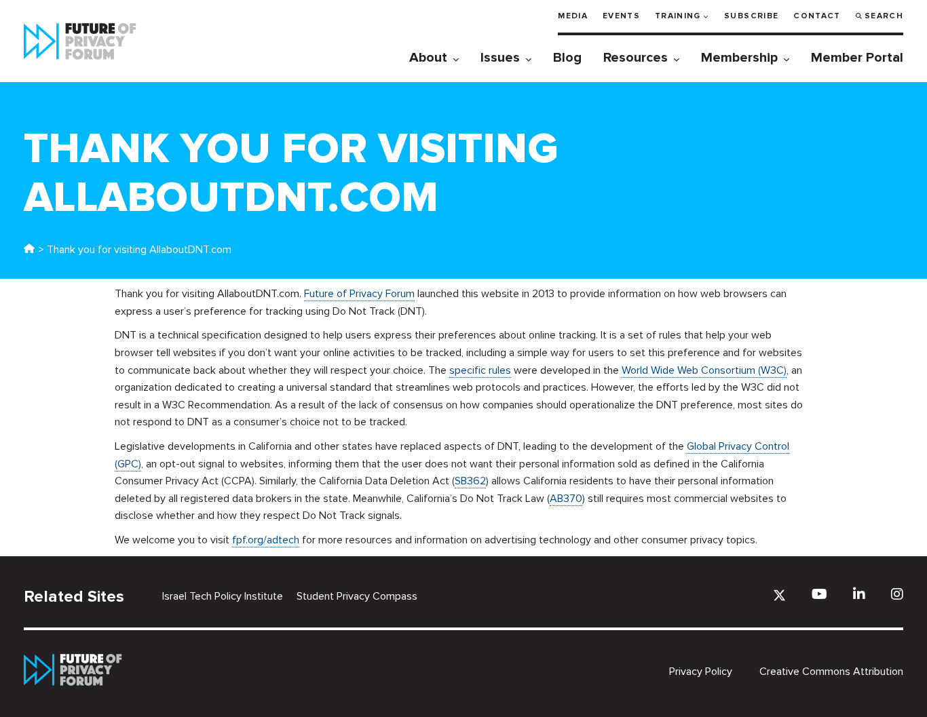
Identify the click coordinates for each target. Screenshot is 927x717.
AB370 (566, 498)
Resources (635, 58)
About (428, 58)
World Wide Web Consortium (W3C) (704, 370)
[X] (779, 595)
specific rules (480, 370)
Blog (567, 58)
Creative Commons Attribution (831, 671)
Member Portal (857, 58)
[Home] (29, 249)
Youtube (819, 594)
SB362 (470, 481)
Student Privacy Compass (357, 596)
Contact (816, 16)
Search (884, 16)
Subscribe (751, 16)
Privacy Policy (700, 671)
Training (678, 16)
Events (621, 16)
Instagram (897, 594)
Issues (500, 58)
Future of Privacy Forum (359, 294)
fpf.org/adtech (265, 540)
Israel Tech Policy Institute (222, 596)
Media (573, 16)
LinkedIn (859, 594)
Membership (739, 58)
